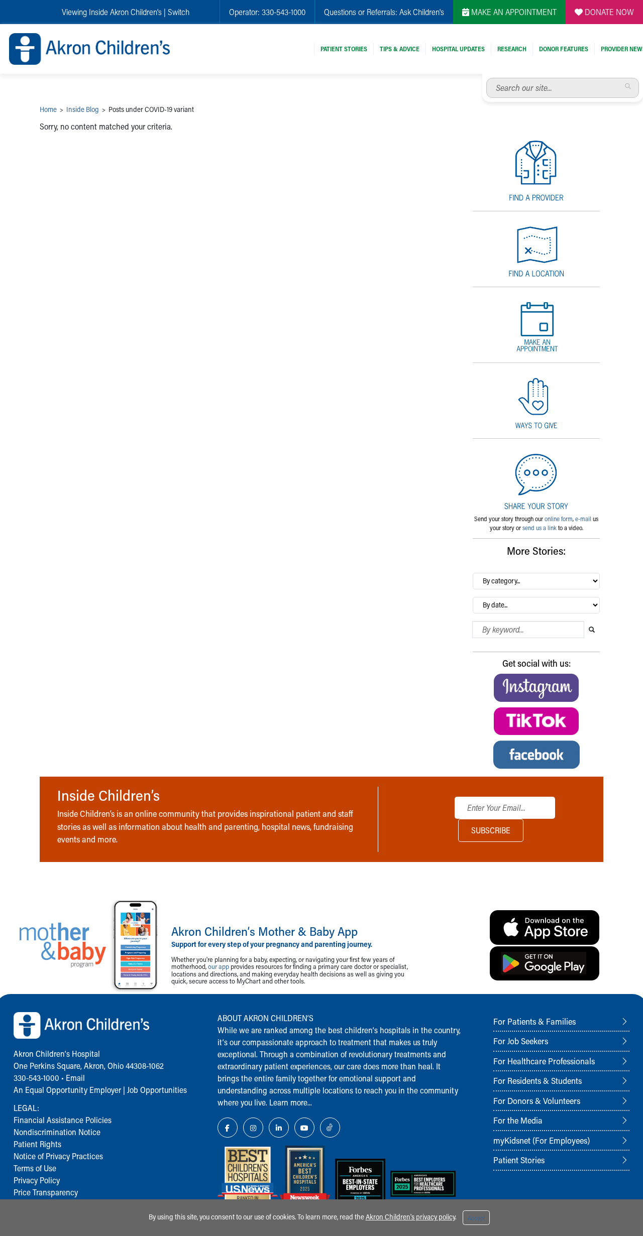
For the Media (518, 1120)
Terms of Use (35, 1168)
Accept (476, 1218)
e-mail (583, 519)
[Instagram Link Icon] (253, 1128)
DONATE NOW (608, 12)
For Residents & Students (537, 1080)
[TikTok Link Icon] (330, 1128)
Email (75, 1077)
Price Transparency (46, 1192)
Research (511, 49)
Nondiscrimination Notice (57, 1132)
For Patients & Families (534, 1021)
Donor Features (563, 49)
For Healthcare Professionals (544, 1060)
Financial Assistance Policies (63, 1120)
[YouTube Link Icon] (304, 1128)
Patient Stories (343, 49)
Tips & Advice (399, 49)
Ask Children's (421, 12)
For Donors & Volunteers (536, 1100)
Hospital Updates (458, 49)
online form (559, 519)
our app (218, 966)
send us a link (539, 528)
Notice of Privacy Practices (58, 1156)
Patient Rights (37, 1144)
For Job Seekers (520, 1040)
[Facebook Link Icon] (228, 1128)
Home (48, 109)
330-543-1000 (283, 12)
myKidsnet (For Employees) (541, 1140)
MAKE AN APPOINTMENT (513, 12)
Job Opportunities (157, 1089)
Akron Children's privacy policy (410, 1216)
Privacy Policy (37, 1180)
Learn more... (290, 1102)
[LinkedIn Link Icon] (279, 1128)
